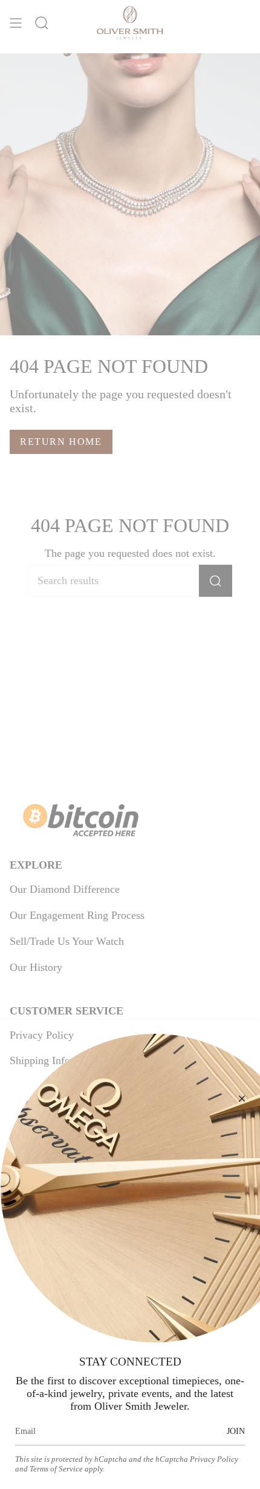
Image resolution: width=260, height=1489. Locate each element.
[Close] (242, 1099)
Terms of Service (56, 1468)
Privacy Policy (214, 1459)
